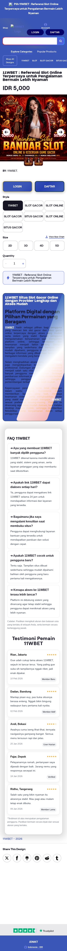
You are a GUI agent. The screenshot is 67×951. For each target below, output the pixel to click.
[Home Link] (18, 29)
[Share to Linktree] (27, 857)
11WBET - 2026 (12, 838)
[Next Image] (60, 132)
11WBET (9, 327)
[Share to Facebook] (17, 857)
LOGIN (35, 32)
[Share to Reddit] (47, 857)
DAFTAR (54, 32)
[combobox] (30, 41)
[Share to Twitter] (7, 857)
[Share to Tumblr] (57, 857)
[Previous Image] (6, 132)
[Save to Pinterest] (37, 857)
